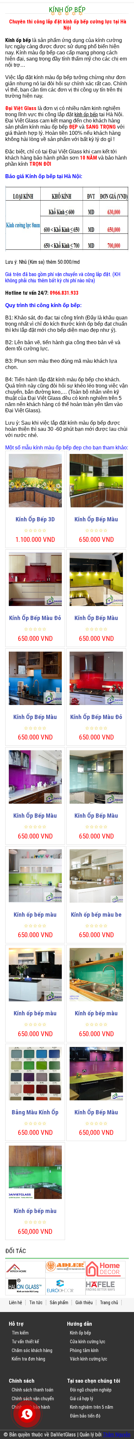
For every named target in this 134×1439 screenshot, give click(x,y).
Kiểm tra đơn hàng (28, 1358)
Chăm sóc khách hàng (32, 1350)
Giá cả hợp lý (81, 1398)
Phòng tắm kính (84, 1350)
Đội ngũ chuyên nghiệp (91, 1389)
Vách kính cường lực (88, 1358)
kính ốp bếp (86, 114)
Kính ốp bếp (80, 1332)
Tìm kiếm (20, 1332)
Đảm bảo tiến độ (85, 1415)
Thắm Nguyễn (116, 1435)
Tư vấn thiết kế (25, 1341)
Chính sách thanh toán (32, 1389)
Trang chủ (109, 1302)
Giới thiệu (84, 1302)
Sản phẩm (59, 1302)
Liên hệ (15, 1302)
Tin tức (36, 1302)
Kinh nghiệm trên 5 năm (91, 1407)
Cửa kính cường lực (87, 1341)
